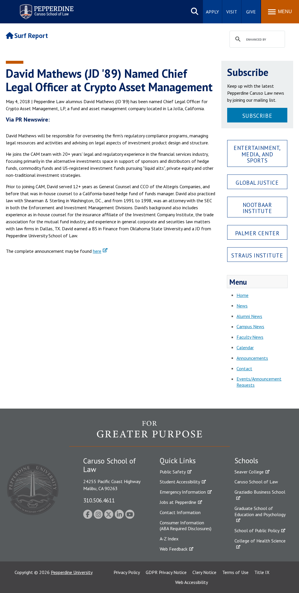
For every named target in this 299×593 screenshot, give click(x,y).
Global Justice (257, 182)
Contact (244, 368)
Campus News (250, 326)
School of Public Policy (256, 530)
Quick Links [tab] (178, 460)
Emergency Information (183, 492)
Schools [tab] (246, 460)
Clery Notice (204, 572)
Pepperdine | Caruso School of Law (45, 8)
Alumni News (249, 316)
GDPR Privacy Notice (166, 572)
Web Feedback (173, 549)
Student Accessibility (180, 482)
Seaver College (249, 472)
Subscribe (257, 115)
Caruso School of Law (256, 482)
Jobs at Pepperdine (178, 502)
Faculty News (250, 337)
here (97, 251)
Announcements (252, 358)
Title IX (262, 572)
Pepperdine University (72, 572)
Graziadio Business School (259, 492)
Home (242, 295)
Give (251, 12)
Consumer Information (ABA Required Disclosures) (185, 526)
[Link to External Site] (149, 433)
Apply (212, 12)
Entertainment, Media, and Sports (257, 154)
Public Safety (173, 472)
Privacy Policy (127, 572)
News (242, 306)
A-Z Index (169, 539)
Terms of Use (235, 572)
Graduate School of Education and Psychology (260, 511)
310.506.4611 (99, 500)
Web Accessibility (191, 582)
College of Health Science (260, 541)
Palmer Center (257, 233)
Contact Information (180, 512)
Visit (231, 12)
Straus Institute (257, 255)
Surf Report (31, 35)
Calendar (245, 347)
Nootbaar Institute (257, 208)
